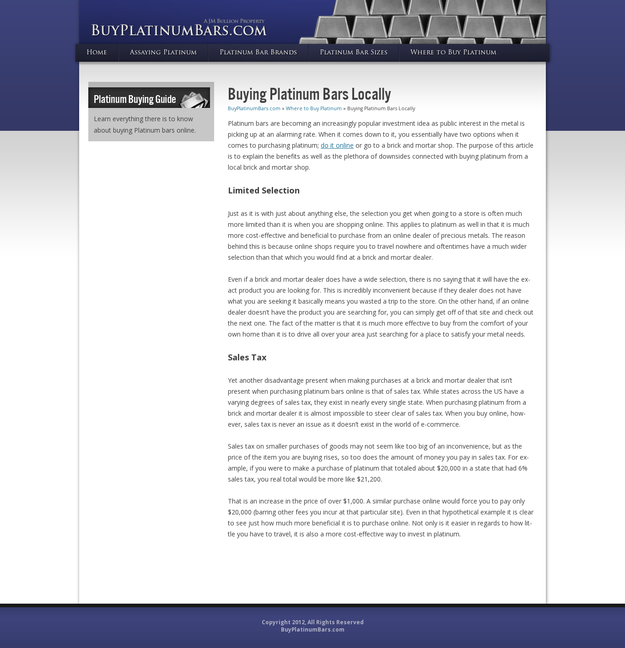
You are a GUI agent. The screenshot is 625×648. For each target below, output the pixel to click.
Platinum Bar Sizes (354, 52)
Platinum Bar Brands (258, 52)
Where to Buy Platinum (453, 52)
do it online (337, 145)
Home (96, 52)
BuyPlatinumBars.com (254, 108)
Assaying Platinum (163, 52)
